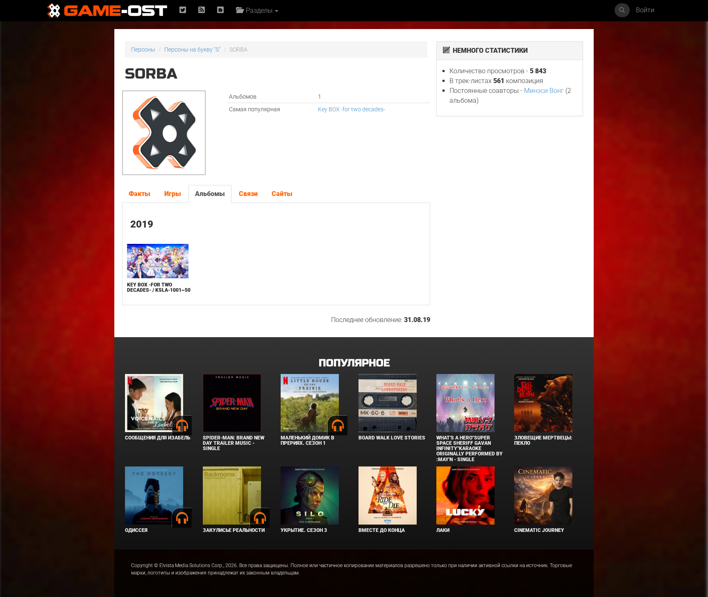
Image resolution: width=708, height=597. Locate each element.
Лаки (442, 530)
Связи (248, 194)
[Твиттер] (182, 10)
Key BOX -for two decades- (351, 109)
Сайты (282, 194)
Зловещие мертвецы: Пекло (543, 440)
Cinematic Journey (539, 530)
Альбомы (210, 194)
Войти (645, 10)
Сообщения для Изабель (157, 438)
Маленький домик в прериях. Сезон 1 (307, 440)
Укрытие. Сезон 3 (304, 530)
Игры (172, 194)
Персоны (143, 49)
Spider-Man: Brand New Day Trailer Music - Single (233, 443)
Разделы (258, 10)
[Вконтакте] (220, 10)
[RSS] (201, 10)
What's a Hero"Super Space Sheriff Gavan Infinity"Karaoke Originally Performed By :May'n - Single (469, 448)
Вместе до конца (382, 530)
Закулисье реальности (234, 530)
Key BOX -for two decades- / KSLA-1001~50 (159, 287)
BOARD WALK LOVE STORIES (392, 438)
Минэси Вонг (544, 91)
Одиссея (136, 530)
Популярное (354, 363)
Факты (139, 194)
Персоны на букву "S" (192, 49)
